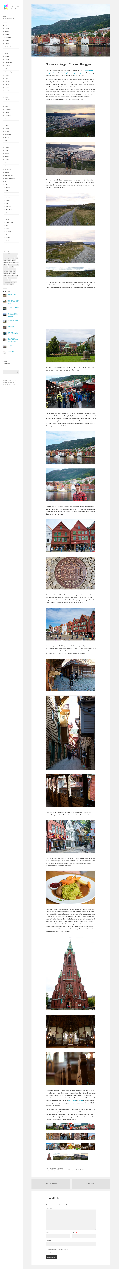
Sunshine (14, 277)
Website (48, 1240)
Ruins (14, 273)
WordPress (11, 382)
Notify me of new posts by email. (55, 1252)
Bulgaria (7, 50)
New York (8, 212)
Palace (10, 271)
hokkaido (6, 262)
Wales (7, 244)
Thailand (7, 172)
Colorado (8, 197)
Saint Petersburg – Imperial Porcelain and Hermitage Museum (13, 340)
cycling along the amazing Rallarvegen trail (72, 73)
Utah (7, 228)
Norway (7, 137)
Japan (6, 97)
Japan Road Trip (8, 18)
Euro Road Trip (8, 72)
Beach (5, 253)
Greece (7, 84)
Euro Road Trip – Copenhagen (11, 346)
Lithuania (7, 112)
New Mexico (9, 209)
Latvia (6, 106)
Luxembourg (8, 115)
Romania (7, 147)
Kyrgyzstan (8, 103)
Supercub (6, 279)
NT (15, 269)
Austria (7, 40)
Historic (65, 1169)
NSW (12, 269)
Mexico (7, 122)
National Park (6, 269)
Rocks (10, 273)
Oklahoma (8, 216)
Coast (5, 258)
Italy (6, 94)
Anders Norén (11, 384)
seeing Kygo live (51, 73)
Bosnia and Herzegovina (10, 46)
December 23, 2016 (51, 1168)
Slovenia (7, 159)
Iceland (6, 90)
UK (6, 234)
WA (7, 284)
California (8, 194)
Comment (49, 1208)
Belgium (7, 43)
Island (10, 262)
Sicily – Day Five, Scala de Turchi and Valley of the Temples (13, 302)
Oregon (8, 219)
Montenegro (8, 134)
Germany (7, 81)
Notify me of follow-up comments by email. (58, 1249)
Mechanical (10, 264)
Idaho (7, 203)
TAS (10, 279)
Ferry (9, 258)
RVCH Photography (11, 380)
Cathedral (10, 255)
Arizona (8, 187)
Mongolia (7, 131)
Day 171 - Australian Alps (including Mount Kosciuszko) (12, 315)
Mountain (6, 266)
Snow (13, 275)
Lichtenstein (8, 109)
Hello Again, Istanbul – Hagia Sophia (13, 327)
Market (5, 264)
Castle (5, 255)
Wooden (84, 1169)
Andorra (7, 31)
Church (15, 255)
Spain (6, 162)
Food (13, 258)
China (6, 53)
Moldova (7, 125)
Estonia (7, 68)
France (6, 78)
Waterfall (12, 284)
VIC (4, 284)
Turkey (6, 181)
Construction (11, 351)
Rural (5, 275)
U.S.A (6, 185)
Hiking (13, 260)
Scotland (8, 240)
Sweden (7, 166)
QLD (14, 271)
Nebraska (8, 206)
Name (48, 1232)
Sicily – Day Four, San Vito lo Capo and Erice (13, 333)
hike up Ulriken (89, 70)
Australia (7, 34)
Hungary (7, 87)
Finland (6, 75)
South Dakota (9, 222)
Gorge (5, 260)
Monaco (7, 128)
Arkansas (8, 190)
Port (79, 1169)
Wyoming (8, 231)
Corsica (7, 56)
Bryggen (54, 1169)
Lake (17, 262)
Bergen (48, 1169)
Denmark (7, 65)
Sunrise (5, 277)
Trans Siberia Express (10, 178)
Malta (6, 118)
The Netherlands (9, 175)
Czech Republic (8, 62)
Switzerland (8, 169)
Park (75, 1169)
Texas (7, 225)
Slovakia (7, 156)
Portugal (7, 144)
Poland (6, 140)
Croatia (7, 59)
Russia (6, 150)
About (5, 16)
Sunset (9, 277)
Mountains (11, 266)
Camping (15, 253)
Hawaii (7, 200)
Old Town (6, 271)
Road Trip (8, 37)
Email (74, 1232)
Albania (7, 28)
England (8, 237)
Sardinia (7, 153)
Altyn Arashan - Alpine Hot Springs (13, 321)
